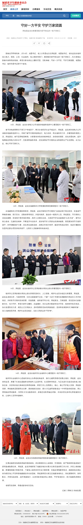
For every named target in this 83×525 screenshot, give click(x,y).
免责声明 (63, 511)
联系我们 (19, 511)
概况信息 (58, 9)
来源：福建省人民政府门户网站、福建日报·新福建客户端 (25, 38)
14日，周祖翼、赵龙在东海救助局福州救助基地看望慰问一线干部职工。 (41, 458)
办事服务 (36, 9)
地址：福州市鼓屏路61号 (28, 516)
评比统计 (28, 511)
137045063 (59, 516)
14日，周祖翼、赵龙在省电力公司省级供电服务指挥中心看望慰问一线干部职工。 (41, 125)
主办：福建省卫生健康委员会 (28, 522)
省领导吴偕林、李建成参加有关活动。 (18, 485)
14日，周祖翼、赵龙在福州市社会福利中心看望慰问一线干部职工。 (41, 373)
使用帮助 (45, 511)
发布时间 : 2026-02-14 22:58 (56, 38)
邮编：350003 (42, 516)
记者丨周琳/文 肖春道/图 (70, 490)
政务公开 (14, 9)
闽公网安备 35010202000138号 (59, 514)
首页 (5, 9)
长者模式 (75, 16)
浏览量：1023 (72, 38)
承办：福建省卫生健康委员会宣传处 (52, 522)
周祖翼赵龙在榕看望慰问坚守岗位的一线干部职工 (41, 31)
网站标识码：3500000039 (22, 514)
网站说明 (54, 511)
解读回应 (25, 9)
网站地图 (37, 511)
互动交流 (47, 9)
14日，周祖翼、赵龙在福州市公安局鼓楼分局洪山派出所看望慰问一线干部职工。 (41, 288)
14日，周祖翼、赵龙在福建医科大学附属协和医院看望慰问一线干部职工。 (41, 206)
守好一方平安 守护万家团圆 (41, 25)
